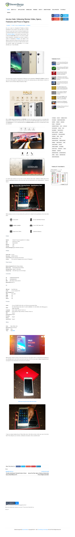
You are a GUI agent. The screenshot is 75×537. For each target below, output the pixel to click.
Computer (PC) (60, 130)
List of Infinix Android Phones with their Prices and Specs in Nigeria (62, 83)
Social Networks (62, 134)
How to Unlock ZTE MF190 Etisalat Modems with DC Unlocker (62, 92)
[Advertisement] (27, 15)
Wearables (54, 150)
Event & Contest (55, 132)
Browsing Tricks (55, 138)
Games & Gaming (55, 146)
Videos (53, 124)
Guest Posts (54, 148)
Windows (61, 132)
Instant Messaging (55, 156)
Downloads (29, 9)
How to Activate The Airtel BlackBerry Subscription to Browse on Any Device (62, 73)
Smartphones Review (21, 25)
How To (40, 9)
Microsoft (60, 148)
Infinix (53, 154)
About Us (13, 9)
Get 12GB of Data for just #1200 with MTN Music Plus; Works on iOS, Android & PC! (62, 87)
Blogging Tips (54, 134)
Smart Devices (59, 142)
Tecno (65, 148)
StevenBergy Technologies (43, 529)
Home (8, 9)
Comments (28, 25)
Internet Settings (55, 126)
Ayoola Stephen (25, 529)
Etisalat (60, 144)
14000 (13, 330)
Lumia (64, 142)
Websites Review (62, 140)
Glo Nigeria (61, 146)
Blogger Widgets (63, 152)
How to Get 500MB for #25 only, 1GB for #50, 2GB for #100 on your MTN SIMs (62, 97)
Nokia (58, 136)
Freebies (35, 9)
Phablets (18, 38)
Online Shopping (55, 140)
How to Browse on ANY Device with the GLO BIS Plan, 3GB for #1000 (62, 68)
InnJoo (17, 25)
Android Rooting (55, 152)
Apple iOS (65, 126)
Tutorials (63, 9)
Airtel (61, 136)
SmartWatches (62, 154)
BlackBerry (54, 130)
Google (59, 128)
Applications (21, 9)
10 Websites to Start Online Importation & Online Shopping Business (62, 78)
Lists (61, 126)
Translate (59, 171)
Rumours (59, 150)
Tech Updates (55, 9)
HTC (60, 138)
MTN (63, 128)
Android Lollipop (11, 34)
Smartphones (47, 9)
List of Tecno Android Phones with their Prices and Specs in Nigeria (62, 63)
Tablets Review (54, 144)
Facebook (53, 136)
